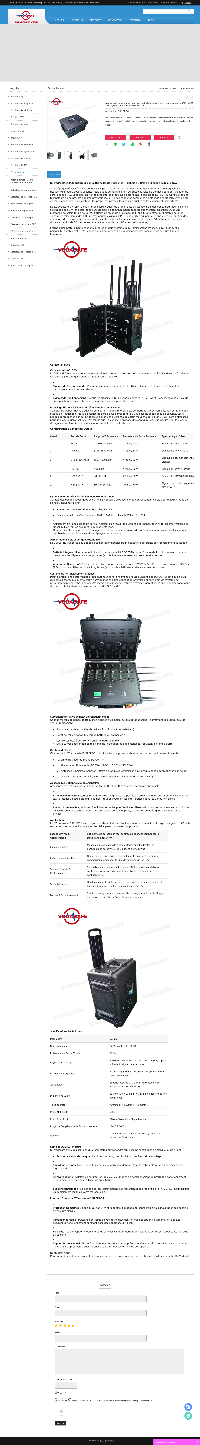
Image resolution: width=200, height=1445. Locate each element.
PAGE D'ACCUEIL (167, 88)
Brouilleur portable (19, 124)
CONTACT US (115, 20)
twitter (124, 144)
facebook (107, 144)
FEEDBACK (135, 20)
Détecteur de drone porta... (23, 217)
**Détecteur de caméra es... (24, 231)
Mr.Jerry (188, 1407)
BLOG (151, 20)
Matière (58, 1332)
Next (94, 155)
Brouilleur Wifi (17, 117)
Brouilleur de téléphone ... (23, 103)
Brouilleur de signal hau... (23, 151)
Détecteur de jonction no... (23, 251)
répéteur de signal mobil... (23, 210)
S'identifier (133, 2)
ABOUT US (77, 20)
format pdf (164, 137)
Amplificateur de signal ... (22, 203)
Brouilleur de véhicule (21, 110)
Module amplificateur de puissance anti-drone (23, 180)
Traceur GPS (16, 258)
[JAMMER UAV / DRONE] (187, 97)
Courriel (58, 1307)
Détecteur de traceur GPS (23, 224)
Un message (60, 1346)
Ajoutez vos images (104, 1400)
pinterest (140, 144)
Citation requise (115, 137)
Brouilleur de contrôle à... (22, 144)
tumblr (149, 144)
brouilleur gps (17, 131)
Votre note (59, 1321)
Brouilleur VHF (17, 137)
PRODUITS (95, 20)
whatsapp (132, 144)
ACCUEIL (59, 20)
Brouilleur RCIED (18, 165)
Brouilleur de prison (20, 158)
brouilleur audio (18, 238)
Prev (51, 155)
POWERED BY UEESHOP (101, 1441)
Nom (57, 1293)
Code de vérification (63, 1379)
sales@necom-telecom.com (85, 2)
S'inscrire (152, 2)
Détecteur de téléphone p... (24, 197)
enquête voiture (169, 2)
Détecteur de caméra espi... (24, 190)
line (115, 144)
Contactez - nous (140, 138)
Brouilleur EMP (17, 245)
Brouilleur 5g (16, 96)
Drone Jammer (17, 172)
